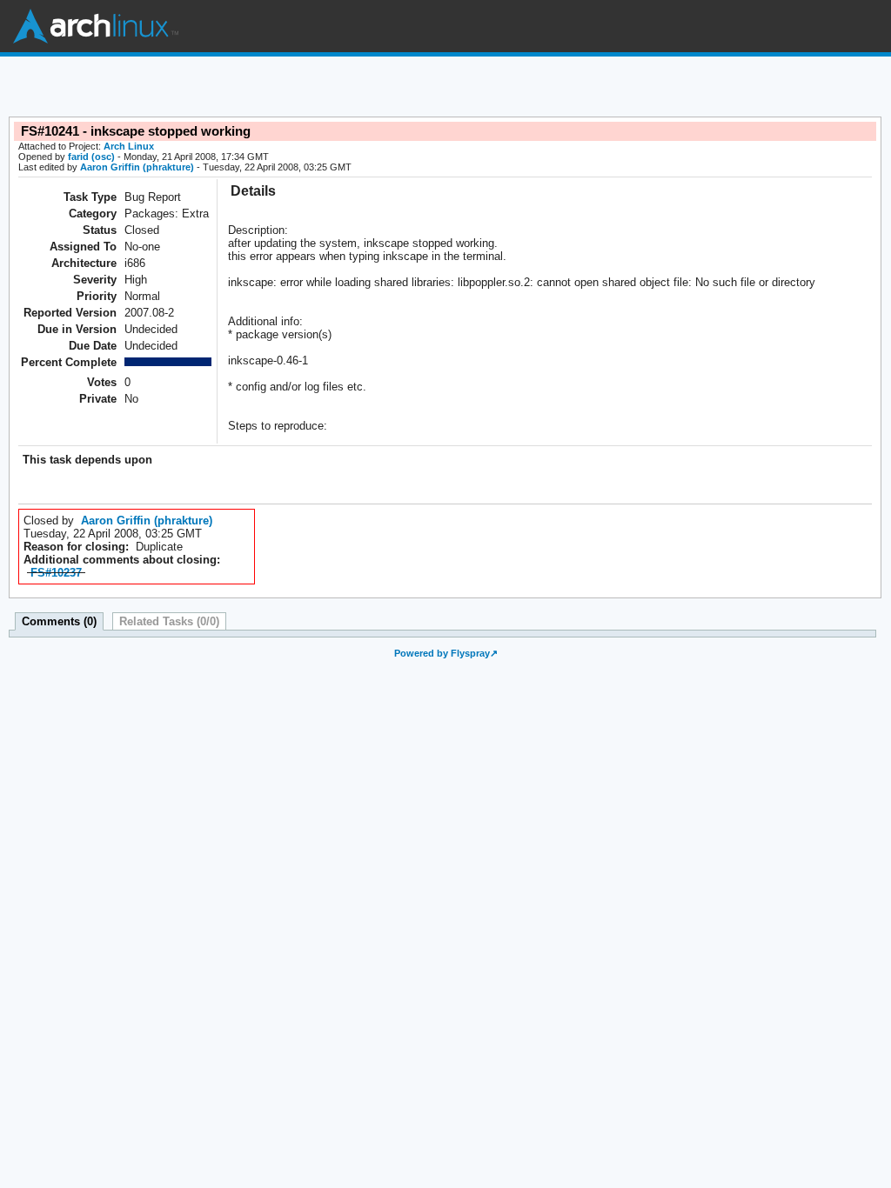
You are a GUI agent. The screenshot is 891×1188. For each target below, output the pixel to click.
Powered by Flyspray (442, 653)
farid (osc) (91, 156)
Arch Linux (95, 26)
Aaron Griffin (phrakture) (137, 167)
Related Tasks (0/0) (169, 621)
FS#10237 (56, 572)
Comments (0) (59, 621)
